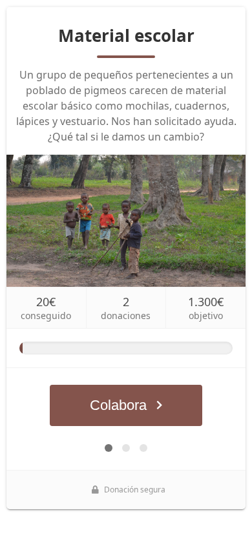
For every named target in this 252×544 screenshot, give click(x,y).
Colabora (118, 405)
